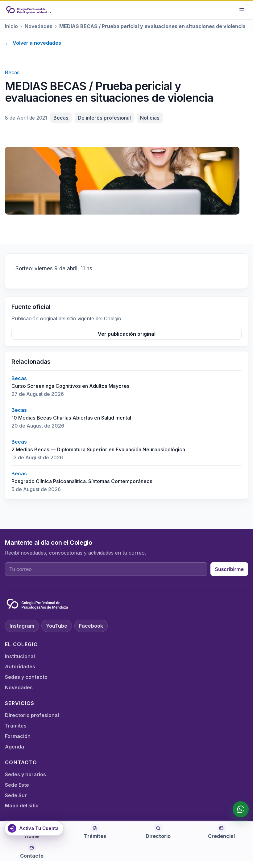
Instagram (22, 626)
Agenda (14, 747)
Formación (18, 736)
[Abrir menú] (242, 10)
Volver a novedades (33, 43)
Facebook (91, 626)
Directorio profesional (32, 715)
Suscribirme (229, 569)
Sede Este (17, 785)
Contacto (32, 856)
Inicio (11, 26)
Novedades (38, 26)
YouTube (56, 626)
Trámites (16, 726)
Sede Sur (16, 795)
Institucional (20, 656)
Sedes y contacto (26, 677)
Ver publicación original (127, 334)
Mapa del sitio (22, 805)
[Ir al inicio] (28, 10)
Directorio (158, 836)
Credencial (221, 836)
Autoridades (20, 666)
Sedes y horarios (25, 774)
